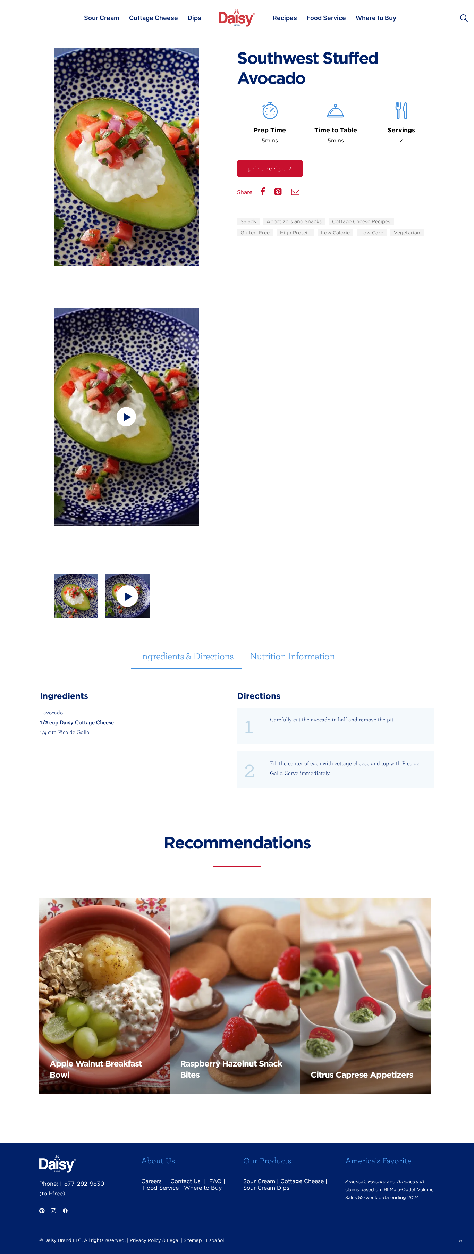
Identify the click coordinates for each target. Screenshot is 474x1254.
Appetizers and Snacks (294, 221)
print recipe (267, 168)
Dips (194, 18)
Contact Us (185, 1181)
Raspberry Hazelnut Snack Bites (231, 1069)
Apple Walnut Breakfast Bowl (96, 1069)
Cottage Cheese (153, 18)
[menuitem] (101, 18)
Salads (248, 221)
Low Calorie (335, 232)
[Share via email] (296, 193)
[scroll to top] (460, 1240)
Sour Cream (101, 18)
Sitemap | (194, 1240)
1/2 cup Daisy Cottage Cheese (77, 722)
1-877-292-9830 (82, 1183)
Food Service (326, 18)
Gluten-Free (255, 232)
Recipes (285, 18)
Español (215, 1240)
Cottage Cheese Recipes (361, 221)
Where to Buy (376, 18)
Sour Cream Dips (266, 1188)
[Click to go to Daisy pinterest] (41, 1211)
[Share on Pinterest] (278, 193)
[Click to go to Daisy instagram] (53, 1211)
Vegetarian (407, 232)
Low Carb (371, 232)
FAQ (215, 1181)
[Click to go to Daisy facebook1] (65, 1211)
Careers (151, 1181)
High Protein (295, 232)
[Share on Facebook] (263, 193)
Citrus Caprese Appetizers (362, 1075)
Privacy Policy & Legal (154, 1240)
